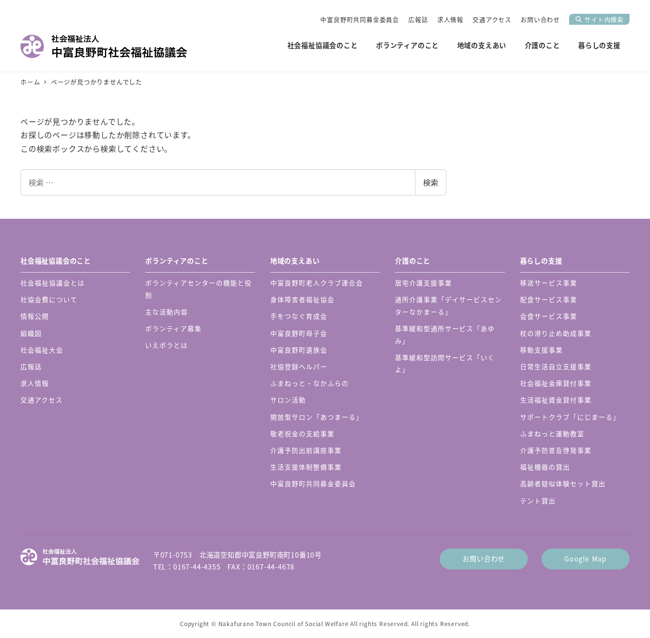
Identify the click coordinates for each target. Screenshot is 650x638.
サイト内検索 (604, 19)
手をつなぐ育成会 (298, 316)
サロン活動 (288, 399)
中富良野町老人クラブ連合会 (316, 282)
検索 (430, 182)
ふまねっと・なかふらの (309, 383)
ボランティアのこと (176, 260)
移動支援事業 (541, 349)
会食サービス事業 (548, 316)
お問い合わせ (540, 19)
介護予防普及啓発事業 (555, 450)
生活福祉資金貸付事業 (555, 399)
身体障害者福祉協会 (302, 299)
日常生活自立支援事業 (555, 366)
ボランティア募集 (173, 328)
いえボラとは (166, 345)
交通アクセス (492, 19)
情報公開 (34, 316)
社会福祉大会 (41, 349)
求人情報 (450, 19)
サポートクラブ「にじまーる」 (570, 417)
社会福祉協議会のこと (55, 260)
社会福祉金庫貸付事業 (555, 383)
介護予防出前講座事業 (306, 450)
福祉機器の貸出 (545, 466)
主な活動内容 (166, 311)
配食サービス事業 (548, 299)
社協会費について (49, 299)
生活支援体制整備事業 (306, 466)
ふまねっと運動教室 (552, 433)
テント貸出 (538, 500)
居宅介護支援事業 (423, 282)
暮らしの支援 (541, 260)
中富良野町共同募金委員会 (359, 19)
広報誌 (418, 19)
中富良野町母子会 (298, 333)
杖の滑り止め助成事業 (555, 333)
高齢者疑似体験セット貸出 (563, 483)
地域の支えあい (295, 260)
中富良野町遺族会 (298, 349)
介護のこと (412, 260)
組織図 (31, 333)
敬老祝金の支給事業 (302, 433)
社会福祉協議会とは (52, 282)
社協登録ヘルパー (298, 366)
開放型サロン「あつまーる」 (316, 417)
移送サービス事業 (548, 282)
